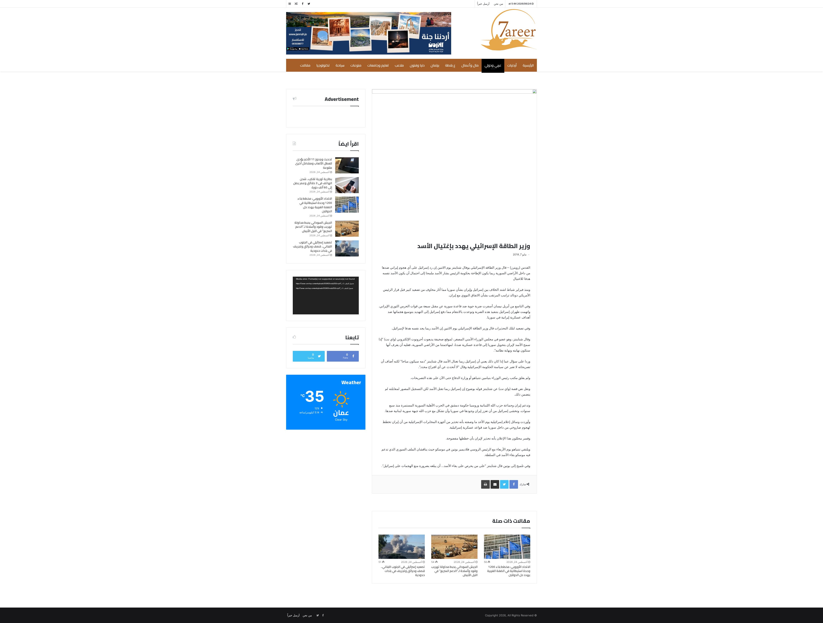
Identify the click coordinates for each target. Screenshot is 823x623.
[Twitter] (309, 4)
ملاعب (399, 65)
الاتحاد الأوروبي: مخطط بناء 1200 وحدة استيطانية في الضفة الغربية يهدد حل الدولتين (508, 571)
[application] (326, 295)
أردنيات (512, 65)
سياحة (340, 65)
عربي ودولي (493, 65)
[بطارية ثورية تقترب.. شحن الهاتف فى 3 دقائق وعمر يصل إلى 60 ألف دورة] (347, 185)
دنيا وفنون (417, 65)
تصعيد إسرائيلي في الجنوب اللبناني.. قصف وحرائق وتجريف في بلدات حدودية (403, 571)
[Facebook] (302, 4)
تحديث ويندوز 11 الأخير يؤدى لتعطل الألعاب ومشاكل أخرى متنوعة (313, 163)
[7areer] (509, 29)
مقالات (305, 65)
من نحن (498, 3)
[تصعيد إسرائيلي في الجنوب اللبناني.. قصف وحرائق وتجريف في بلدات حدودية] (401, 547)
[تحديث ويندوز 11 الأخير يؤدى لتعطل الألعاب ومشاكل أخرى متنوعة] (347, 165)
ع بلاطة (450, 65)
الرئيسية (528, 65)
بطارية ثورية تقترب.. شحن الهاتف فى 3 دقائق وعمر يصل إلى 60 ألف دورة (312, 183)
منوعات (355, 65)
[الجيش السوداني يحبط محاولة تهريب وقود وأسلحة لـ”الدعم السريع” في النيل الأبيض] (454, 547)
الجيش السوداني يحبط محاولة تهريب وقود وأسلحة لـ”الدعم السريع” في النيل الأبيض (454, 571)
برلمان (435, 65)
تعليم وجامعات (378, 65)
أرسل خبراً (483, 3)
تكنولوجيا (323, 65)
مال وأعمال (470, 65)
